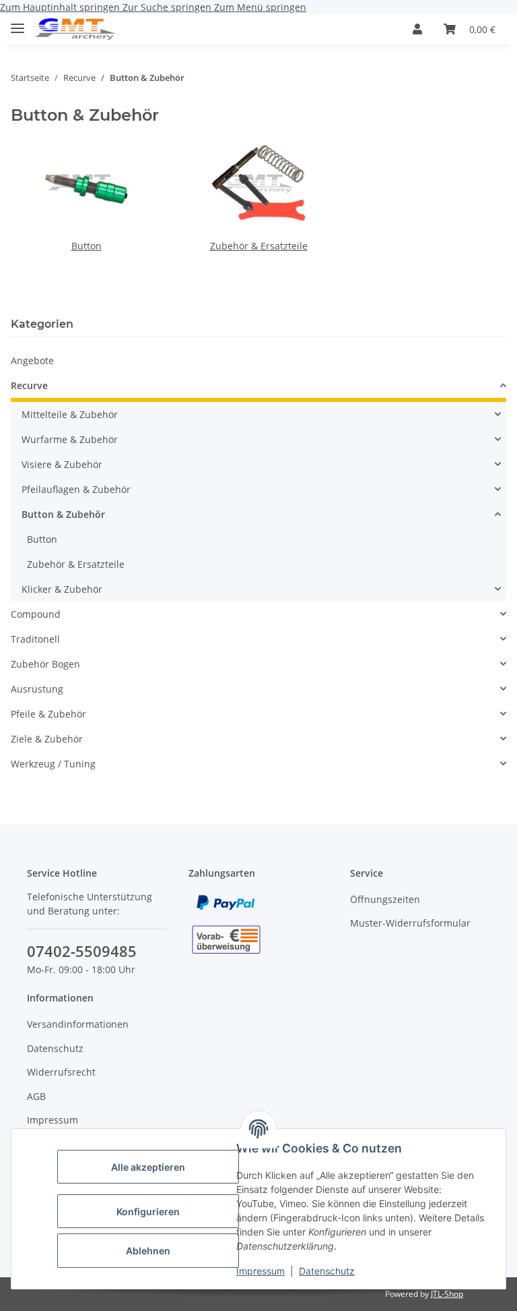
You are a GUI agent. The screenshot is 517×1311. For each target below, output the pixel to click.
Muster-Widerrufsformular (410, 922)
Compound (36, 614)
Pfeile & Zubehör (48, 713)
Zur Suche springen (168, 7)
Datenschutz (327, 1271)
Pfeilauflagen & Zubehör (76, 489)
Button (86, 245)
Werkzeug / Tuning (53, 763)
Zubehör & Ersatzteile (259, 245)
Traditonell (35, 639)
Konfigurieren (148, 1211)
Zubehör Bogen (45, 664)
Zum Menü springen (260, 7)
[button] (417, 29)
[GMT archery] (75, 29)
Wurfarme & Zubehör (70, 439)
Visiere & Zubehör (62, 464)
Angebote (32, 360)
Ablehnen (148, 1250)
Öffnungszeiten (385, 899)
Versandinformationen (78, 1024)
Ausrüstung (37, 688)
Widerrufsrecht (61, 1072)
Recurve (29, 385)
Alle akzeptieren (148, 1167)
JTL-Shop (447, 1294)
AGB (36, 1096)
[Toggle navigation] (17, 22)
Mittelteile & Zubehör (70, 414)
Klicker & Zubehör (62, 589)
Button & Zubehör (63, 514)
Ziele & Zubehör (47, 738)
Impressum (260, 1271)
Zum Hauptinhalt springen (61, 7)
